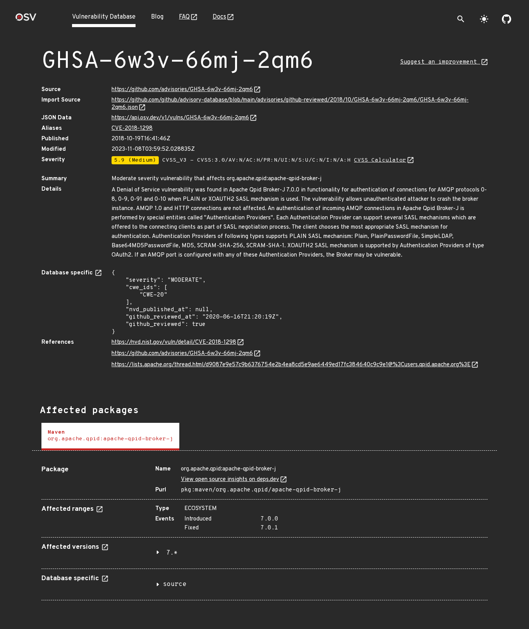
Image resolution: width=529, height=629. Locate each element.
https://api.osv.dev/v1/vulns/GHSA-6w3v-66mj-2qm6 (180, 118)
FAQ (184, 17)
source (174, 584)
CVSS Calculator (380, 160)
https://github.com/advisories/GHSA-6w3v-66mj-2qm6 (182, 89)
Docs (219, 17)
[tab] (110, 436)
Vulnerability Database (104, 17)
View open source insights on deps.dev (230, 479)
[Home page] (25, 19)
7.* (172, 553)
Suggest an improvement (440, 62)
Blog (157, 17)
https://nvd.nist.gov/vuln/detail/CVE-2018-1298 (174, 342)
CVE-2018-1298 (132, 128)
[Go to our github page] (506, 19)
